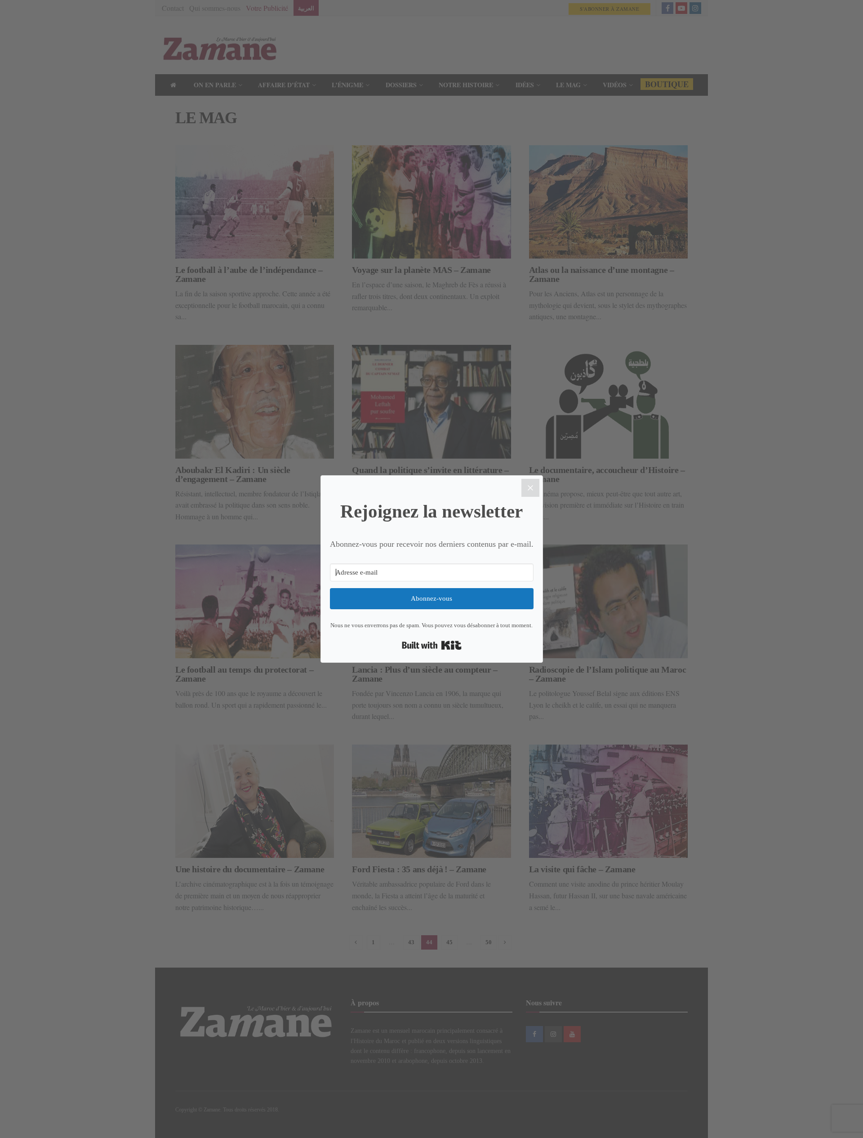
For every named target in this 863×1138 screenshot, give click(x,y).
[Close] (530, 488)
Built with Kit (432, 645)
